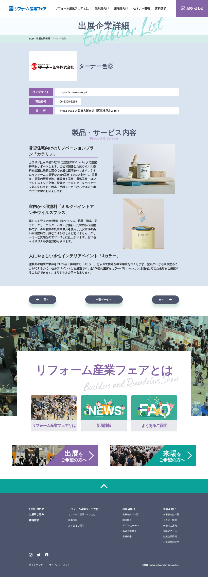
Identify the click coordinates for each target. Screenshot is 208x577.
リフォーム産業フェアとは (72, 8)
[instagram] (30, 554)
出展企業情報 (170, 536)
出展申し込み (36, 514)
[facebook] (46, 554)
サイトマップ (36, 565)
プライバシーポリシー (60, 565)
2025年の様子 (130, 531)
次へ (161, 299)
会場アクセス (170, 531)
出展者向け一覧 (130, 514)
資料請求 (160, 8)
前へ (46, 299)
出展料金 (127, 536)
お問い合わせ (194, 8)
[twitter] (38, 555)
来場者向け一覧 (171, 514)
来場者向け (121, 8)
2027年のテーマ (131, 525)
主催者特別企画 (171, 542)
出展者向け (102, 8)
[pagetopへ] (104, 486)
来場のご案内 (170, 525)
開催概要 (127, 520)
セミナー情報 (141, 8)
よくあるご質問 (76, 525)
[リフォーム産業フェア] (27, 8)
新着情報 (72, 520)
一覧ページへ (104, 299)
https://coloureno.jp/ (73, 92)
